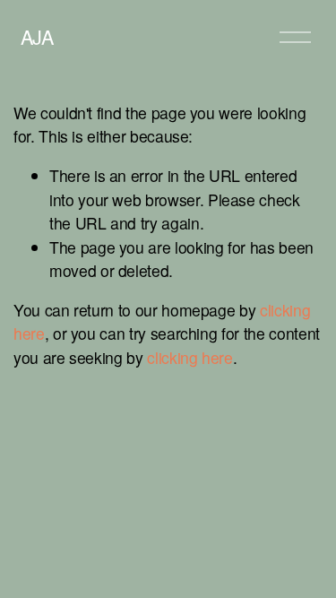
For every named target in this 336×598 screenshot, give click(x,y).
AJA (37, 36)
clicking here (189, 357)
